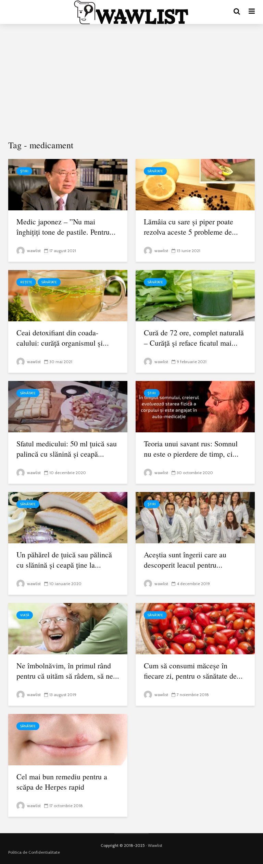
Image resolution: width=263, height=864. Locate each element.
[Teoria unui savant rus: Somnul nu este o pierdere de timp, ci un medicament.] (195, 406)
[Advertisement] (131, 82)
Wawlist (155, 845)
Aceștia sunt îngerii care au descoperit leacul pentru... (185, 560)
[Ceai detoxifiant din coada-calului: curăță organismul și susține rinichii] (67, 295)
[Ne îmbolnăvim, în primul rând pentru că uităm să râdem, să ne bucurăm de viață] (67, 628)
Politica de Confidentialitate (34, 852)
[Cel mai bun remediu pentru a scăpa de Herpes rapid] (67, 739)
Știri (24, 171)
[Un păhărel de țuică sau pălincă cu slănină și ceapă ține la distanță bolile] (67, 517)
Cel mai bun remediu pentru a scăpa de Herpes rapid (61, 782)
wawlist (33, 250)
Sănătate (155, 171)
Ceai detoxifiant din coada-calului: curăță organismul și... (62, 338)
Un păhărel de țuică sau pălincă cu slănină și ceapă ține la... (64, 560)
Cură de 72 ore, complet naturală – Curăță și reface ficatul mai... (194, 338)
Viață (24, 615)
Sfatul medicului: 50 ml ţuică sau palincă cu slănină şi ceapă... (66, 449)
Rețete (26, 282)
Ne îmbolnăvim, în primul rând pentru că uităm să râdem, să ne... (67, 671)
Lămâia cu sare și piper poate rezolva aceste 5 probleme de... (191, 227)
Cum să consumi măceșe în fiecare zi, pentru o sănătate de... (193, 671)
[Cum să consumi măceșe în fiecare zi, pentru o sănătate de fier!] (195, 628)
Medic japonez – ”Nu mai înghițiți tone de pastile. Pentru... (66, 227)
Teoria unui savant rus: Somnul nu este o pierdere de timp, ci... (191, 449)
